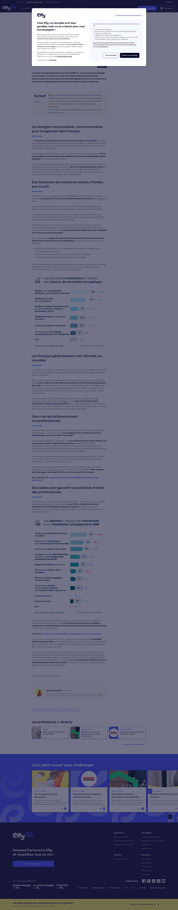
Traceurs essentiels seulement (128, 15)
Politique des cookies (64, 56)
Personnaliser (111, 55)
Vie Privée (53, 60)
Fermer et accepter (130, 55)
